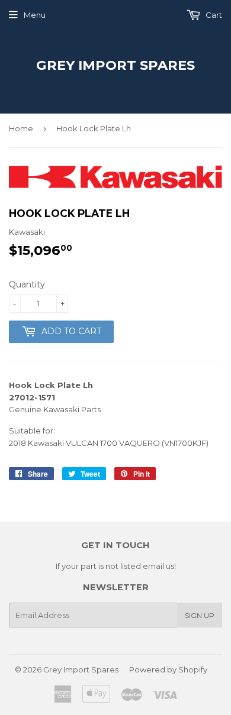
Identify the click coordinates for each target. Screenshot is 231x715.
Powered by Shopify (168, 669)
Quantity (27, 284)
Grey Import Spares (115, 65)
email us (158, 566)
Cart (213, 15)
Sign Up (199, 615)
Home (21, 128)
